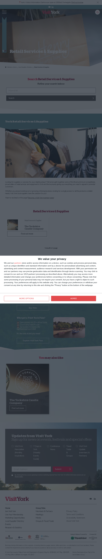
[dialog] (51, 279)
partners (17, 263)
